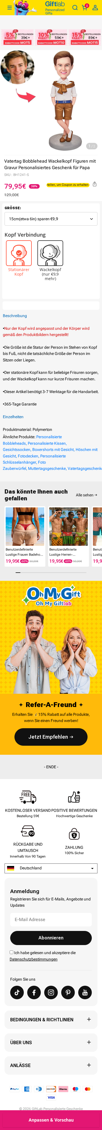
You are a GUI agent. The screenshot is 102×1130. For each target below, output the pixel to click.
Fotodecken (28, 456)
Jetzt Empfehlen (48, 737)
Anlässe (20, 1065)
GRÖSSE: (13, 208)
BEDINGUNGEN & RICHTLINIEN (41, 1019)
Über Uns (21, 1042)
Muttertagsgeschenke (47, 468)
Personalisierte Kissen (47, 443)
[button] (7, 528)
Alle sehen (85, 495)
